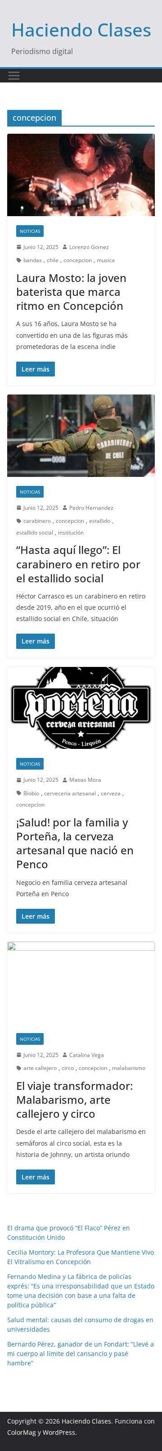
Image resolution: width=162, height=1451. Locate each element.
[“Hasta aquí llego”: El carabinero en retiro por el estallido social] (81, 435)
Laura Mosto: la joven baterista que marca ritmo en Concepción (71, 291)
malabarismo (128, 1068)
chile (52, 260)
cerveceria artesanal (70, 793)
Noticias (30, 231)
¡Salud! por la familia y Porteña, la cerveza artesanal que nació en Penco (75, 843)
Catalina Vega (86, 1055)
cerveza (111, 793)
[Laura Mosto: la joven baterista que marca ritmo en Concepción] (81, 175)
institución (71, 532)
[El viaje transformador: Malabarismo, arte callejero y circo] (81, 983)
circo (68, 1068)
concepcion (77, 260)
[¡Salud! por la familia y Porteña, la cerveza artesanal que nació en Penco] (81, 708)
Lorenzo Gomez (89, 247)
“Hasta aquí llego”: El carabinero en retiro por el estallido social (78, 563)
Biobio (31, 793)
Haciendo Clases (81, 29)
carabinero (37, 521)
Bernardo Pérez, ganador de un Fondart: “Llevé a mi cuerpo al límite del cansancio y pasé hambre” (80, 1353)
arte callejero (40, 1068)
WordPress (59, 1432)
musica (106, 260)
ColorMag (21, 1432)
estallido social (34, 532)
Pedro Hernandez (91, 508)
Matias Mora (85, 780)
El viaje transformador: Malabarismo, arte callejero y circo (74, 1099)
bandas (32, 260)
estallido (99, 521)
